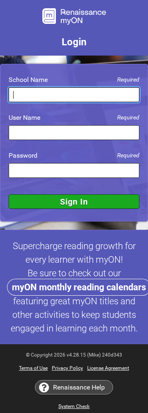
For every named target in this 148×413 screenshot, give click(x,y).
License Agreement (108, 368)
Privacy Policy (67, 368)
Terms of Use (33, 368)
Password (74, 155)
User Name (74, 117)
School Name (74, 80)
